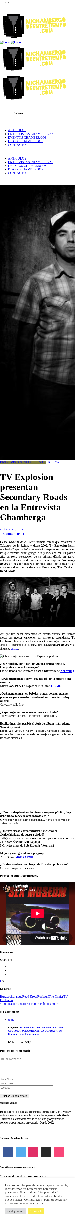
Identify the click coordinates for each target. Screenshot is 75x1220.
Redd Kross (29, 996)
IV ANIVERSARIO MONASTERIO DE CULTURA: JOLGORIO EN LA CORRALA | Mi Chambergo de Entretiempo (36, 1030)
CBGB (55, 686)
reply (11, 1019)
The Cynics (56, 996)
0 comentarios (13, 534)
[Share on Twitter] (9, 970)
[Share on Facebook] (9, 966)
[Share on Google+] (9, 974)
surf (46, 996)
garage (18, 996)
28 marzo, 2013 (12, 529)
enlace (14, 648)
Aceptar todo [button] (36, 1211)
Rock (40, 996)
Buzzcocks (7, 996)
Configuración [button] (15, 1211)
